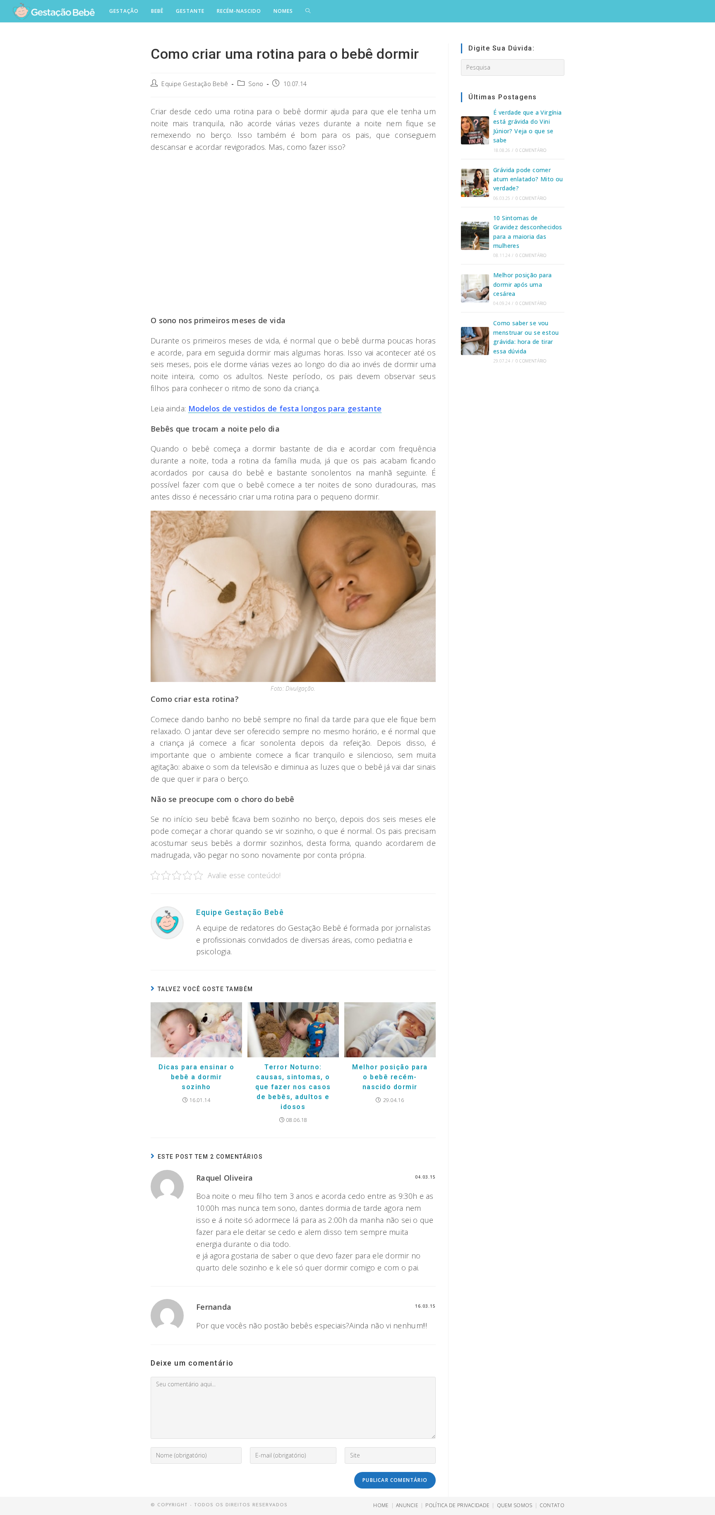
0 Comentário (531, 150)
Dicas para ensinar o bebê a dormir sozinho (196, 1077)
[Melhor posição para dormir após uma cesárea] (475, 288)
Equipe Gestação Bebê (194, 84)
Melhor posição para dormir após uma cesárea (522, 284)
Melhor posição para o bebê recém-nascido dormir (390, 1077)
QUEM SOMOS (515, 1505)
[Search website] (308, 11)
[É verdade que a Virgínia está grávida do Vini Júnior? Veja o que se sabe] (475, 130)
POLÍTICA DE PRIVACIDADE (457, 1505)
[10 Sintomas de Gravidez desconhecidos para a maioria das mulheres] (475, 236)
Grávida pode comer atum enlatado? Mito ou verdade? (528, 179)
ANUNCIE (407, 1505)
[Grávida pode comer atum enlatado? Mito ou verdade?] (475, 183)
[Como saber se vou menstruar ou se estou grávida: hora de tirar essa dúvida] (475, 341)
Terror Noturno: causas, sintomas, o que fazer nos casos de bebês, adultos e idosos (293, 1087)
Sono (255, 84)
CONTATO (552, 1505)
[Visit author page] (167, 922)
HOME (381, 1505)
